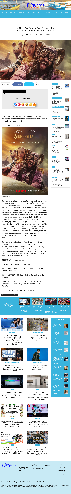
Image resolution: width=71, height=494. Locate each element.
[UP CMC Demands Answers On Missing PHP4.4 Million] (66, 343)
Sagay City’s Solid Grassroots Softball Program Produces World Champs (38, 308)
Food (53, 145)
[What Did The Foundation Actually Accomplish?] (66, 386)
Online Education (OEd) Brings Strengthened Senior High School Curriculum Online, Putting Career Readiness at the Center (57, 90)
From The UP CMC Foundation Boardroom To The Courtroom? (58, 368)
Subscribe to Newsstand (48, 464)
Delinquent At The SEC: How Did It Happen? (58, 392)
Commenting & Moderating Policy (62, 471)
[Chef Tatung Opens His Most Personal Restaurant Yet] (66, 326)
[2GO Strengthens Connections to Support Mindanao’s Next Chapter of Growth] (67, 159)
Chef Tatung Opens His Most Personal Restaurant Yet (57, 326)
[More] (37, 84)
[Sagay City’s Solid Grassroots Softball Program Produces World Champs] (37, 301)
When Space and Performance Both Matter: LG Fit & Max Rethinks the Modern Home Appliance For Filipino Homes (57, 139)
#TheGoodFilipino (56, 98)
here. (18, 125)
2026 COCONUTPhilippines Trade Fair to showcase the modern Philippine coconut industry (58, 151)
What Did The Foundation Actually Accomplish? (56, 385)
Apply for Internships (37, 468)
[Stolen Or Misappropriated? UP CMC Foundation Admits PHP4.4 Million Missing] (66, 350)
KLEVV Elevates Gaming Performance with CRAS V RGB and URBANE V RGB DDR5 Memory (58, 129)
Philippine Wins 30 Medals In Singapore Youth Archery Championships (64, 308)
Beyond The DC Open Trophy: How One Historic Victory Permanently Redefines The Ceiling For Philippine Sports (51, 309)
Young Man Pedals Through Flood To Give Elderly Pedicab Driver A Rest (57, 101)
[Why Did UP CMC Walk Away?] (66, 380)
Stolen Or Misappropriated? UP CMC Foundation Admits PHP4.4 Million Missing (57, 351)
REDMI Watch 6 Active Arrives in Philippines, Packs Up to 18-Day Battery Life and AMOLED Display (57, 171)
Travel (53, 157)
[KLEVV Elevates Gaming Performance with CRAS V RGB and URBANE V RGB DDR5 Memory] (67, 126)
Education (54, 84)
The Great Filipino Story (56, 107)
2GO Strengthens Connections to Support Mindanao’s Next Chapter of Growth (57, 161)
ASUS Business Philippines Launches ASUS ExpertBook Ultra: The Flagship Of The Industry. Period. (57, 334)
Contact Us (21, 464)
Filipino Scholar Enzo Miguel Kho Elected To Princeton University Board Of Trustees (57, 111)
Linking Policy (61, 475)
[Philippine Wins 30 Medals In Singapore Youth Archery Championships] (64, 301)
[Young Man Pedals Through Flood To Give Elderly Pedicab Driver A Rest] (67, 100)
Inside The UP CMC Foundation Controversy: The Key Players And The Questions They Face (58, 360)
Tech (53, 124)
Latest (2, 294)
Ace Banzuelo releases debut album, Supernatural (57, 120)
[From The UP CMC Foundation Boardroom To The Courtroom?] (66, 368)
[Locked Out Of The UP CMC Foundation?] (66, 375)
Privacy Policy (61, 467)
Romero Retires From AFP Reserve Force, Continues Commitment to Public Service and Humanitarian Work (57, 182)
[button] (67, 5)
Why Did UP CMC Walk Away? (57, 379)
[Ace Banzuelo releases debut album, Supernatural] (67, 118)
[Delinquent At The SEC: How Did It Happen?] (66, 392)
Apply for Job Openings (35, 464)
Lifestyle (15, 294)
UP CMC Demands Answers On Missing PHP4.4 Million (58, 343)
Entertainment (9, 294)
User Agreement (62, 464)
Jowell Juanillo (27, 35)
